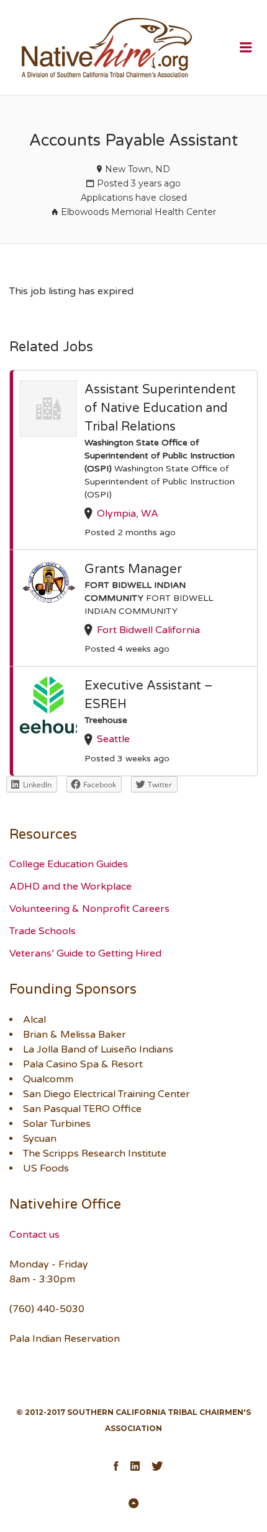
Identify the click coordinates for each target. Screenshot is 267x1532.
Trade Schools (42, 931)
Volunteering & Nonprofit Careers (89, 909)
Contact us (34, 1234)
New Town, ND (137, 169)
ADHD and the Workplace (70, 886)
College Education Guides (68, 864)
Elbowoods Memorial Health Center (138, 211)
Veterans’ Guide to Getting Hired (85, 953)
